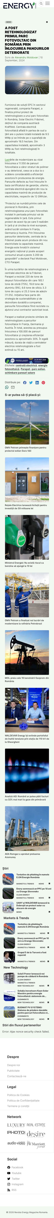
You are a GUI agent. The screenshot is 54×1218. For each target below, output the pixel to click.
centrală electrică (26, 365)
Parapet (25, 369)
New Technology (26, 986)
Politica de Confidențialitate (23, 1100)
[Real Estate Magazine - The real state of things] (36, 1126)
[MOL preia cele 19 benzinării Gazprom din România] (27, 652)
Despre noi (13, 1065)
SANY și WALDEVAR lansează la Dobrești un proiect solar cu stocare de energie (33, 906)
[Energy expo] (27, 361)
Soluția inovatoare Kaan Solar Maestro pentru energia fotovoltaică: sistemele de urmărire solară (33, 995)
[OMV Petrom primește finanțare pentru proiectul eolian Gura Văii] (27, 422)
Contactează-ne (16, 1076)
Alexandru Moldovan (26, 57)
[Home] (19, 4)
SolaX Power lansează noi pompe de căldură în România (33, 975)
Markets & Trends (25, 884)
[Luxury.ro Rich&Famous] (16, 1126)
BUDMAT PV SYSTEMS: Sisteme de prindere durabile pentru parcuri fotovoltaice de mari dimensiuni (33, 1011)
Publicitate (13, 1070)
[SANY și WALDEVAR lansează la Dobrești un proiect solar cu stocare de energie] (8, 907)
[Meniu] (47, 4)
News (8, 22)
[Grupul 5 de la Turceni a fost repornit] (9, 957)
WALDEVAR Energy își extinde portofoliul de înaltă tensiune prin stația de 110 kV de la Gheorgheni (27, 738)
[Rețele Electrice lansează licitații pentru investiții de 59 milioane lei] (27, 479)
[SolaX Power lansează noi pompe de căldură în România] (9, 978)
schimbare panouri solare (20, 372)
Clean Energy (23, 895)
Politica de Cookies (18, 1095)
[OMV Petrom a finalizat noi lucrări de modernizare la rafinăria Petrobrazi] (27, 594)
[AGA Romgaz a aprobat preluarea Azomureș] (27, 828)
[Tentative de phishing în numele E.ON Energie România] (8, 879)
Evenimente (23, 999)
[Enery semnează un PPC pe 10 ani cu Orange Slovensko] (8, 893)
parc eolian (38, 369)
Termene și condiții (18, 1106)
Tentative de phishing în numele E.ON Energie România (32, 876)
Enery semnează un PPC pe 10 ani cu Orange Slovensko (33, 890)
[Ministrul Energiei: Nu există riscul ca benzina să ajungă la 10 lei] (27, 537)
